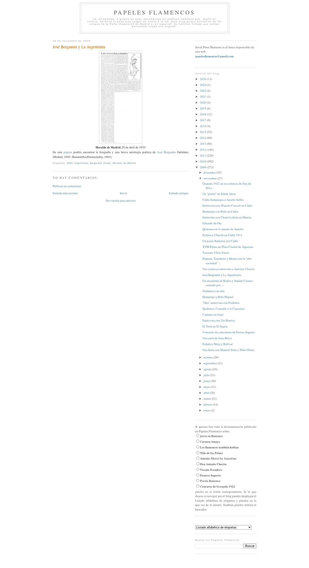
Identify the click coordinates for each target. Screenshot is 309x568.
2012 (203, 149)
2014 (203, 138)
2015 (203, 132)
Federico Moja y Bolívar (217, 344)
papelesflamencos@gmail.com (214, 56)
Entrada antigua (178, 193)
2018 (203, 114)
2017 (203, 120)
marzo (208, 398)
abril (207, 393)
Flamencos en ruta (213, 291)
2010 (203, 161)
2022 (203, 91)
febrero (208, 404)
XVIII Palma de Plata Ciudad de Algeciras (227, 247)
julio (207, 375)
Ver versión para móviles (121, 200)
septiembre (211, 363)
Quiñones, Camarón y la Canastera (223, 309)
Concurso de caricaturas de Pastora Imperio (228, 332)
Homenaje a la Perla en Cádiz (220, 211)
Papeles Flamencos (154, 12)
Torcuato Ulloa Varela (215, 253)
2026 (203, 79)
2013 (203, 144)
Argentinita (81, 163)
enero (207, 410)
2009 (203, 167)
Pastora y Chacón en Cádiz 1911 (222, 235)
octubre (209, 357)
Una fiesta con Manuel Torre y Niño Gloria (228, 350)
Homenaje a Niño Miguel (217, 297)
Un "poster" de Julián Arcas (219, 194)
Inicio (123, 193)
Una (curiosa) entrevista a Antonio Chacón (228, 269)
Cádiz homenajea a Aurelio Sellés (223, 200)
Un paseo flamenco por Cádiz (220, 241)
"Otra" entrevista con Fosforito (220, 303)
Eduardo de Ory (212, 223)
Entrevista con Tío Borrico (218, 320)
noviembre (210, 178)
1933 (70, 163)
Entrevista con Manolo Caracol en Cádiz (227, 205)
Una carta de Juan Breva (217, 338)
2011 (203, 155)
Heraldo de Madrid (124, 163)
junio (207, 381)
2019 (203, 108)
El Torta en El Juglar (214, 326)
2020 (203, 102)
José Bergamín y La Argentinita (79, 46)
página (68, 152)
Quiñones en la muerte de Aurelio (222, 229)
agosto (208, 369)
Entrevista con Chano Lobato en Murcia (227, 217)
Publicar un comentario (67, 186)
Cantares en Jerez (212, 314)
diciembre (210, 172)
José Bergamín (166, 152)
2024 (203, 85)
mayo (207, 387)
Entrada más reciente (65, 193)
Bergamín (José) (100, 163)
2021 (203, 96)
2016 (203, 126)
